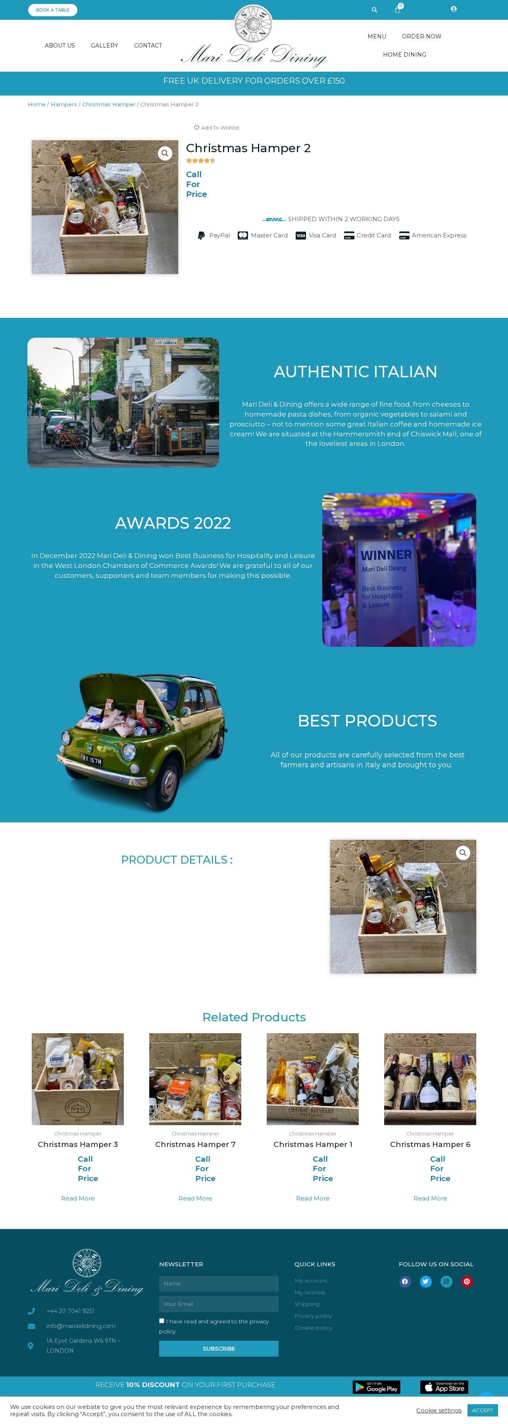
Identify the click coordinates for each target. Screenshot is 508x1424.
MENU (377, 36)
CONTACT (148, 45)
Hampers (64, 104)
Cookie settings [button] (439, 1410)
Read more (78, 1198)
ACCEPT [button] (482, 1410)
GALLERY (104, 45)
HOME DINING (404, 54)
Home (37, 104)
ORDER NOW (422, 36)
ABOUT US (60, 45)
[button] (374, 10)
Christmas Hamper (108, 104)
